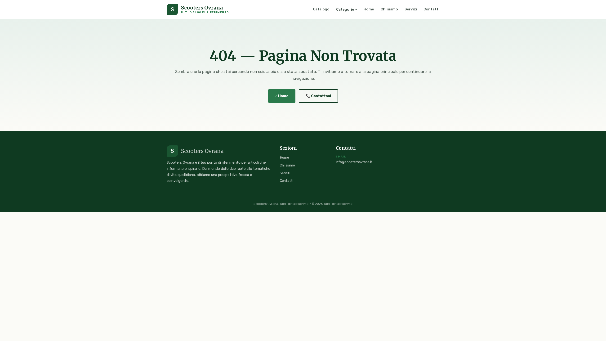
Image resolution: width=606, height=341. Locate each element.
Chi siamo (389, 9)
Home (369, 9)
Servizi (411, 9)
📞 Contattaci (318, 96)
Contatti (431, 9)
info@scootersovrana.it (354, 162)
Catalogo (321, 9)
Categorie (346, 9)
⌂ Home (281, 96)
